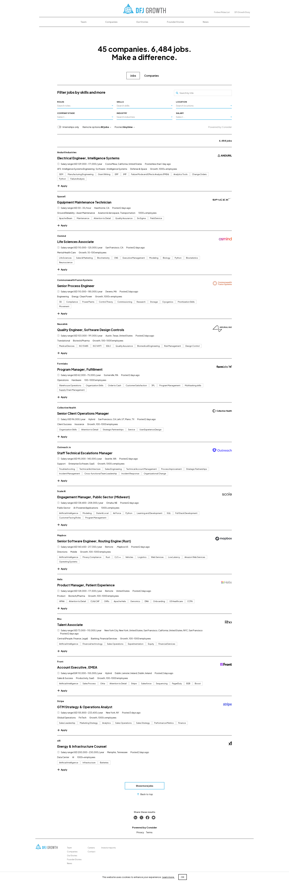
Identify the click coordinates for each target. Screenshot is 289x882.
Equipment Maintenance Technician (84, 202)
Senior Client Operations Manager (83, 413)
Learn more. (168, 877)
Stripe (60, 701)
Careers (91, 848)
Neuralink (62, 324)
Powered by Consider (220, 126)
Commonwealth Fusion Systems (75, 280)
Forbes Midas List (222, 12)
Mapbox (61, 535)
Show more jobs (144, 785)
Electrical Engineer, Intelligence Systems (88, 158)
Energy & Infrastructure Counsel (81, 746)
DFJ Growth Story (242, 12)
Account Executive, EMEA (77, 667)
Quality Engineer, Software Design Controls (90, 330)
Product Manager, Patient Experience (86, 585)
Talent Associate (70, 625)
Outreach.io (64, 447)
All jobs (105, 126)
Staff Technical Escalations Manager (84, 453)
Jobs (133, 75)
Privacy (140, 832)
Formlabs (62, 363)
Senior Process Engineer (75, 286)
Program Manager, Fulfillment (80, 369)
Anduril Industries (66, 152)
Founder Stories (175, 21)
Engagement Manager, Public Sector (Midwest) (93, 497)
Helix (59, 579)
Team (83, 21)
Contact (91, 852)
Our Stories (142, 21)
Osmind (61, 236)
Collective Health (66, 407)
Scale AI (61, 491)
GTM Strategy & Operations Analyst (84, 707)
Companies (111, 21)
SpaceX (61, 196)
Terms (149, 832)
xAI (59, 740)
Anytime (128, 126)
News (205, 21)
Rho (59, 619)
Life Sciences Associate (75, 242)
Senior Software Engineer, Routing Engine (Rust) (94, 541)
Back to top (146, 794)
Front (60, 661)
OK (182, 877)
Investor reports (108, 848)
